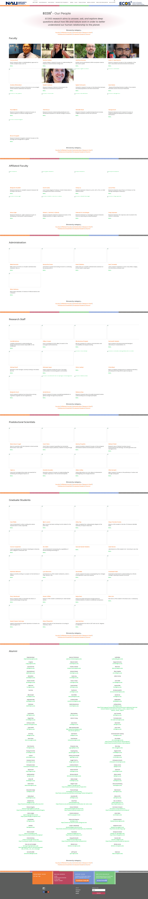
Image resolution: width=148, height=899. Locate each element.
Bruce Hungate (14, 136)
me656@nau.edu (74, 780)
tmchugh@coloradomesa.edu (74, 791)
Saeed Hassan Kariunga (17, 621)
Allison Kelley (79, 470)
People (77, 891)
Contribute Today (81, 880)
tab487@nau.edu (30, 706)
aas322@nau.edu (117, 785)
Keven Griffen (47, 596)
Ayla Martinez (79, 621)
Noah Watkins (80, 264)
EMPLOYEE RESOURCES (102, 2)
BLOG (76, 2)
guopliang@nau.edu (74, 752)
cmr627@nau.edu (117, 757)
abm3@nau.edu (74, 715)
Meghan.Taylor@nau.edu (74, 785)
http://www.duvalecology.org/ (117, 829)
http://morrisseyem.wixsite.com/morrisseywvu (30, 841)
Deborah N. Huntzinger (82, 212)
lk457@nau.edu (74, 687)
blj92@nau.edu (117, 776)
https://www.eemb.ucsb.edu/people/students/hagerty (31, 810)
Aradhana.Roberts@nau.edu (74, 766)
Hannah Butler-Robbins (82, 547)
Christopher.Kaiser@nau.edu (30, 766)
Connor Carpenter (15, 547)
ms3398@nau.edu (117, 752)
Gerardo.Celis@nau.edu (117, 839)
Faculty (57, 32)
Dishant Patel (112, 444)
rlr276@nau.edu (31, 821)
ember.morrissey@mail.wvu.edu (31, 839)
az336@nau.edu (31, 791)
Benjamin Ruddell (15, 187)
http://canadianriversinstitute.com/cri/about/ (117, 810)
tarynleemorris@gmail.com (74, 833)
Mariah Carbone (47, 85)
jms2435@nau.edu (117, 771)
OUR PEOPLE (51, 2)
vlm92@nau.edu (117, 735)
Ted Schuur (46, 109)
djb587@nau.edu (30, 673)
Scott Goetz (46, 187)
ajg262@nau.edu (74, 757)
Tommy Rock (14, 60)
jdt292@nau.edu (117, 715)
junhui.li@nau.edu (30, 757)
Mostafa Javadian (48, 470)
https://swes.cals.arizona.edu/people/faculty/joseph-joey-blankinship (74, 829)
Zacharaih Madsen (113, 341)
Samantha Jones (48, 264)
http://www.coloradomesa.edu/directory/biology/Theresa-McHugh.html (74, 793)
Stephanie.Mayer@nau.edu (30, 659)
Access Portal (101, 880)
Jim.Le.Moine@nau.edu (117, 740)
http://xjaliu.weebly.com (117, 804)
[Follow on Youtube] (48, 892)
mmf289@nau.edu (30, 720)
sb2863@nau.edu (117, 701)
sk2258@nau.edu (30, 701)
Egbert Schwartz (80, 85)
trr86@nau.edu (74, 735)
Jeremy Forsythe (80, 444)
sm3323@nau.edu (30, 752)
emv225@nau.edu (117, 673)
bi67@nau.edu (117, 724)
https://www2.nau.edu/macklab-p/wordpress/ (31, 835)
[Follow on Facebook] (44, 892)
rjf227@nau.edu (117, 798)
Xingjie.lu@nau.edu (74, 762)
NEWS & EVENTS (91, 2)
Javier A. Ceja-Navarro (114, 60)
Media (77, 893)
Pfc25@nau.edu (31, 748)
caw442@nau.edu (74, 706)
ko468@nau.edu (74, 724)
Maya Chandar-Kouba (114, 522)
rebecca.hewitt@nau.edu (30, 833)
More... (11, 66)
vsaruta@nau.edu (30, 762)
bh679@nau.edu (117, 791)
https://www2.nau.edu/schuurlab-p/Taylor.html (74, 787)
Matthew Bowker (81, 60)
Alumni (88, 34)
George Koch (112, 109)
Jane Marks (111, 85)
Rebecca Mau (79, 392)
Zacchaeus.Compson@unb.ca (117, 808)
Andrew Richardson (16, 85)
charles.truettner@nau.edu (74, 668)
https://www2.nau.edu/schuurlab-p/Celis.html (117, 841)
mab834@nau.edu (30, 798)
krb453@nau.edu (117, 706)
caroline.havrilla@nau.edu (74, 701)
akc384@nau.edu (30, 682)
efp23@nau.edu (74, 821)
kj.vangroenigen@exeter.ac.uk (30, 846)
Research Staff (87, 32)
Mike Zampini (112, 470)
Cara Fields (13, 522)
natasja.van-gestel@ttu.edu (117, 833)
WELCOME (35, 2)
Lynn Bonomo (47, 571)
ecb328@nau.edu (30, 677)
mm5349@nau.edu (117, 663)
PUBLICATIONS (82, 2)
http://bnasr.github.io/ (74, 730)
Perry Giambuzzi (15, 596)
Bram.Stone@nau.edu (30, 740)
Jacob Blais (79, 571)
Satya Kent (79, 596)
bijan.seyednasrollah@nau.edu (74, 729)
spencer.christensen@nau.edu (74, 659)
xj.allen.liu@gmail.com (117, 802)
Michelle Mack (80, 109)
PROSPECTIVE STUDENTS (62, 2)
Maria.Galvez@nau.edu (30, 785)
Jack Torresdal (112, 264)
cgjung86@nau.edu (74, 748)
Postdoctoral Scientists (65, 34)
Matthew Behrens (15, 571)
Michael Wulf (14, 367)
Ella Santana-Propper (82, 341)
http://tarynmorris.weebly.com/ (74, 835)
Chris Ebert (111, 367)
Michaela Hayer (47, 367)
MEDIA (71, 2)
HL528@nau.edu (117, 696)
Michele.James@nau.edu (117, 846)
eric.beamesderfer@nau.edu (117, 692)
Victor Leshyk (79, 367)
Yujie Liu (12, 470)
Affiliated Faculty (66, 32)
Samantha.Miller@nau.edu (30, 853)
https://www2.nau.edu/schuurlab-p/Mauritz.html (74, 841)
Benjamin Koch (14, 392)
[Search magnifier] (114, 1)
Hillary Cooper (47, 341)
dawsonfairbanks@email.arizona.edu (74, 808)
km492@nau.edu (74, 677)
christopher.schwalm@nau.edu (117, 762)
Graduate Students (79, 34)
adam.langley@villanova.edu (30, 815)
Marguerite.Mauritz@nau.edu (74, 839)
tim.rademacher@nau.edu (117, 720)
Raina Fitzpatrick (48, 621)
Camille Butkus (14, 341)
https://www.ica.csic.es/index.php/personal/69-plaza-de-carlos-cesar (74, 804)
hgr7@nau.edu (30, 776)
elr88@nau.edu (30, 802)
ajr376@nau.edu (30, 715)
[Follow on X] (46, 892)
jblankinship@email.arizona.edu (74, 827)
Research (78, 890)
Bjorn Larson (46, 522)
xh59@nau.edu (30, 735)
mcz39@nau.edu (30, 696)
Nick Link (111, 596)
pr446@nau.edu (74, 692)
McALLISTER (112, 2)
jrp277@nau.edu (74, 853)
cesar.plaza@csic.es (74, 802)
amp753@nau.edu (30, 771)
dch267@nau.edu (74, 663)
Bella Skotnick (14, 264)
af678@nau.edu (74, 798)
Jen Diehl (45, 547)
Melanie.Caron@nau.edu (74, 846)
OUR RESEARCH (43, 2)
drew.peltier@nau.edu (73, 696)
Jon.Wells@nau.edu (117, 682)
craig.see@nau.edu (30, 663)
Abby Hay (78, 522)
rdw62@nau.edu (74, 771)
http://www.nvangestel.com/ (117, 835)
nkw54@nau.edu (74, 673)
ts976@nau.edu (31, 729)
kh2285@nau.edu (30, 780)
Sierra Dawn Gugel (15, 444)
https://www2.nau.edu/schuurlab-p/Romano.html (30, 804)
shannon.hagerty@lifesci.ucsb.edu (30, 808)
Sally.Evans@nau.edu (117, 853)
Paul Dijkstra (13, 109)
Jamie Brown (46, 392)
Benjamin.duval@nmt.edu (117, 827)
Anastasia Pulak (113, 571)
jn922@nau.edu (31, 668)
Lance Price (111, 187)
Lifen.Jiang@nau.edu (117, 748)
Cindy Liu (78, 187)
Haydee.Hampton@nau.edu (117, 821)
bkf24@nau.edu (31, 827)
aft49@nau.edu (117, 729)
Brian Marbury (14, 289)
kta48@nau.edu (117, 687)
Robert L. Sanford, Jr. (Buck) (51, 212)
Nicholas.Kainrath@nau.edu (74, 776)
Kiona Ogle (13, 212)
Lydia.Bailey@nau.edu (117, 659)
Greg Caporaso (112, 212)
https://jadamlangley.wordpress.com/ (30, 816)
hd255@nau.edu (117, 780)
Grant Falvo (46, 444)
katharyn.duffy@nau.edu (30, 724)
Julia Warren (112, 547)
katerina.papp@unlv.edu (74, 815)
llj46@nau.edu (117, 766)
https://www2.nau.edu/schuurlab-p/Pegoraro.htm (74, 822)
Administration (77, 32)
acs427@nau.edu (117, 815)
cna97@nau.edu (74, 682)
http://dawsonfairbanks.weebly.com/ (74, 810)
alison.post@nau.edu (117, 668)
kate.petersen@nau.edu (74, 740)
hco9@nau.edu (30, 687)
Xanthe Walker (47, 60)
